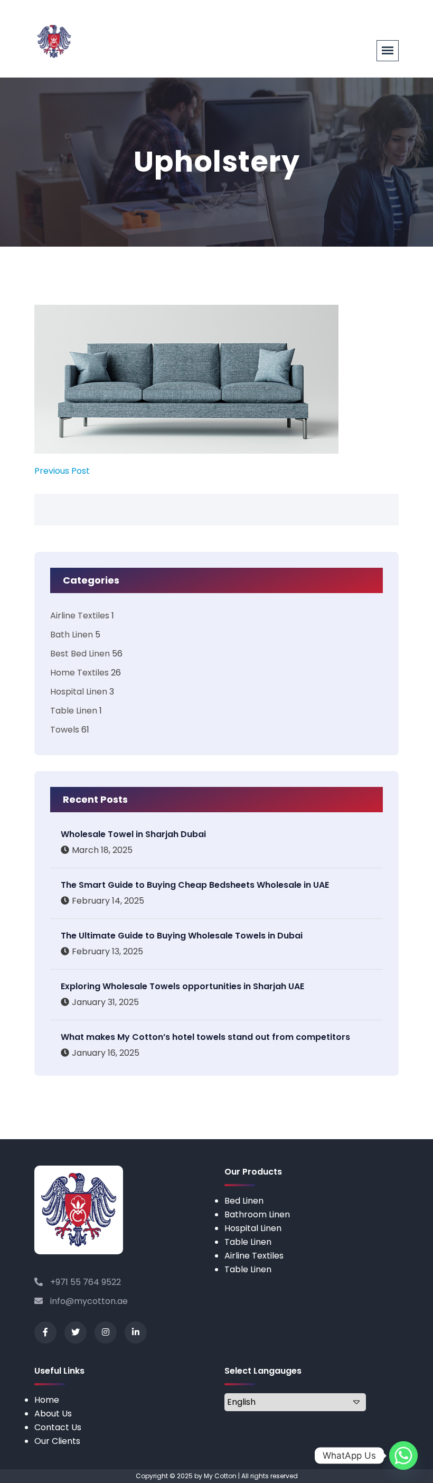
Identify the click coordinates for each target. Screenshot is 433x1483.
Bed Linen (243, 1201)
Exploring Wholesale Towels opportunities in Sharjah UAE (182, 986)
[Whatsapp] (403, 1455)
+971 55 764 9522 (84, 1282)
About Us (53, 1413)
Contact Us (57, 1427)
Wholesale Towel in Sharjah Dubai (133, 834)
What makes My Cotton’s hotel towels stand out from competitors (205, 1037)
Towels (64, 730)
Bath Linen (71, 634)
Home (46, 1400)
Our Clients (57, 1441)
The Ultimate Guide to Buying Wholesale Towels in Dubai (182, 936)
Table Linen (73, 711)
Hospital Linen (78, 692)
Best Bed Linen (80, 653)
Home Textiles (79, 673)
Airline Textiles (79, 615)
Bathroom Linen (257, 1214)
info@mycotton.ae (88, 1301)
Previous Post (62, 471)
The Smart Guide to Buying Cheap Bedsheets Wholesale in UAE (195, 885)
